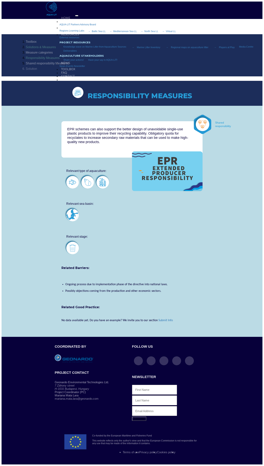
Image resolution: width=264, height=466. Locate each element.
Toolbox (31, 41)
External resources (69, 37)
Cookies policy (166, 452)
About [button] (66, 21)
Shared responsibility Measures (47, 63)
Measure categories (39, 52)
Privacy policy (148, 452)
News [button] (65, 63)
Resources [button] (70, 34)
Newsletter (79, 66)
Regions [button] (68, 27)
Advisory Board (88, 24)
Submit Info (165, 320)
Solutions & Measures (41, 47)
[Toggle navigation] (76, 15)
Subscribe (139, 418)
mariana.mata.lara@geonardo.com (77, 398)
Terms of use (131, 452)
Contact (68, 76)
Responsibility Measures (43, 58)
